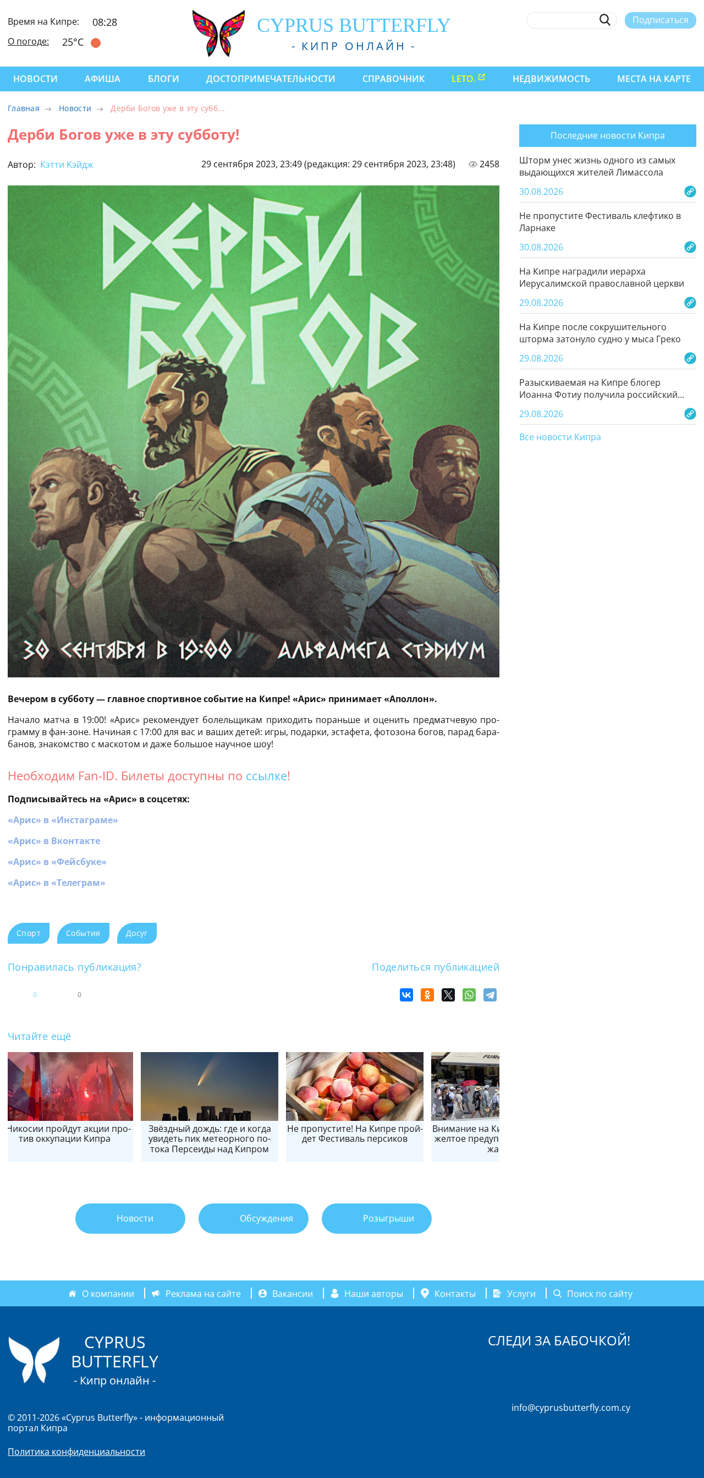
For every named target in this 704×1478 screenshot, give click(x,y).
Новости (35, 79)
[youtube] (691, 46)
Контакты (455, 1293)
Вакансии (292, 1293)
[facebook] (590, 46)
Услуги (521, 1293)
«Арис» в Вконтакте (54, 841)
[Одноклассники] (427, 995)
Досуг (137, 933)
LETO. (464, 79)
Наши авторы (373, 1293)
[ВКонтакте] (406, 995)
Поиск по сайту (599, 1293)
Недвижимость (551, 79)
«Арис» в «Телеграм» (57, 883)
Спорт (28, 933)
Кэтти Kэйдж (66, 164)
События (83, 933)
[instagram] (610, 46)
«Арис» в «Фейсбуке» (57, 862)
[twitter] (630, 46)
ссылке (266, 775)
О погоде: (28, 41)
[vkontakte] (671, 46)
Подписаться (660, 20)
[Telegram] (490, 995)
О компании (108, 1293)
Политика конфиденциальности (76, 1452)
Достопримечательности (271, 79)
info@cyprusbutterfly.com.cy (571, 1408)
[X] (448, 995)
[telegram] (650, 46)
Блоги (163, 79)
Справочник (393, 79)
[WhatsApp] (469, 995)
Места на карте (654, 79)
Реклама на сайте (203, 1293)
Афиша (102, 79)
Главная (24, 108)
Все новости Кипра (560, 437)
